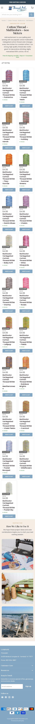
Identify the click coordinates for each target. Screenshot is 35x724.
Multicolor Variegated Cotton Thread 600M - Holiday (26, 134)
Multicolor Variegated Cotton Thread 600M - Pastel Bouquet (9, 464)
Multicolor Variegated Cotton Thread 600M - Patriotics (9, 93)
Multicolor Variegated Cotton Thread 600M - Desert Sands (9, 136)
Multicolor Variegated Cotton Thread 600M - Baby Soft (9, 258)
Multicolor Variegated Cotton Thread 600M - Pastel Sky (9, 505)
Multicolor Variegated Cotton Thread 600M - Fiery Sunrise (9, 178)
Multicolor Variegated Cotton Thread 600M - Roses (26, 300)
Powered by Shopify (17, 721)
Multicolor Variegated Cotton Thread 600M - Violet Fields (9, 424)
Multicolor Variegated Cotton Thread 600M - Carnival (26, 424)
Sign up (28, 686)
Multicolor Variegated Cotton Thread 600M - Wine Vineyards (26, 259)
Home (4, 20)
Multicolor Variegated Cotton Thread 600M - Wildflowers (26, 463)
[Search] (31, 14)
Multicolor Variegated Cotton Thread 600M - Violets (26, 218)
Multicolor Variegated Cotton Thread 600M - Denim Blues (9, 218)
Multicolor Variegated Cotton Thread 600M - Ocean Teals (26, 94)
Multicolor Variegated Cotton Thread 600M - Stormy (9, 300)
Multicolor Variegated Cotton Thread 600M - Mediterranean (9, 382)
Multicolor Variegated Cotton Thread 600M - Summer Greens (26, 178)
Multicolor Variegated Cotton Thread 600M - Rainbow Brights (26, 380)
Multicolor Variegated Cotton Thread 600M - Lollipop (9, 340)
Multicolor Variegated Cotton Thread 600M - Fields (26, 340)
